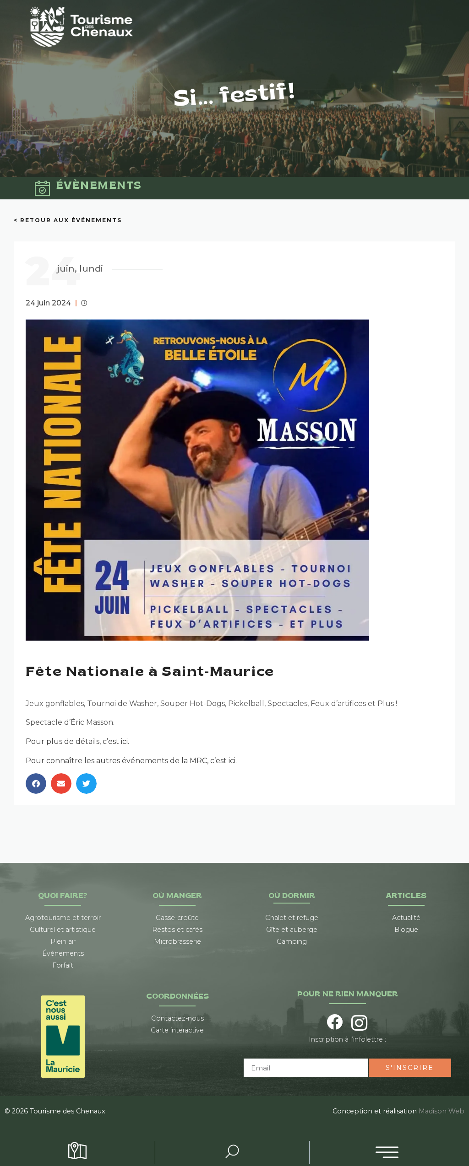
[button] (36, 783)
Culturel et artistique (63, 929)
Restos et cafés (177, 929)
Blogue (406, 929)
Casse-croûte (177, 918)
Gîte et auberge (291, 929)
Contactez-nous (177, 1018)
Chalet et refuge (291, 918)
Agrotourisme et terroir (63, 918)
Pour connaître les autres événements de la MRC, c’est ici (130, 760)
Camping (292, 941)
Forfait (62, 965)
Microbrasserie (177, 941)
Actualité (406, 918)
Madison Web (441, 1111)
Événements (63, 953)
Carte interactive (177, 1030)
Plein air (63, 941)
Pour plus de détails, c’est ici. (77, 741)
